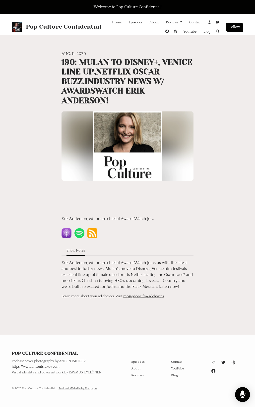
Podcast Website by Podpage (78, 388)
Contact (195, 22)
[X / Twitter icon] (223, 362)
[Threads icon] (233, 362)
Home (117, 22)
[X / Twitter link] (218, 22)
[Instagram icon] (213, 362)
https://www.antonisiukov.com (36, 367)
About (154, 22)
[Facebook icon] (213, 371)
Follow (234, 27)
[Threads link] (175, 31)
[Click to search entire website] (218, 31)
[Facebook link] (167, 31)
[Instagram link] (209, 22)
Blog (206, 32)
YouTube (189, 32)
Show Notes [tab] (75, 251)
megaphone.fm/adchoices (143, 296)
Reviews (172, 22)
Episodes (135, 22)
